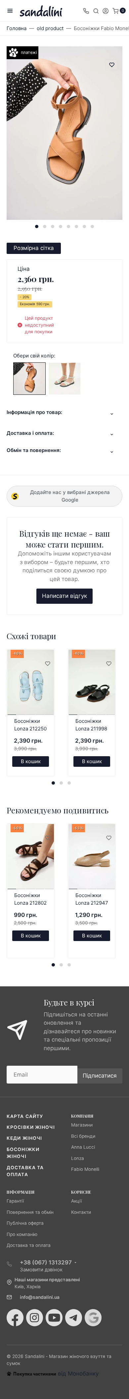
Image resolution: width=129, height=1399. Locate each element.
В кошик (31, 761)
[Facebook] (15, 1317)
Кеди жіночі (24, 1138)
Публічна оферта (25, 1223)
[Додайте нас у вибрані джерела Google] (93, 1317)
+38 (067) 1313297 (46, 1262)
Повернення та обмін (30, 1212)
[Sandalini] (41, 10)
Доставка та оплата (29, 1245)
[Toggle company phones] (86, 10)
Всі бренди (83, 1136)
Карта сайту (25, 1116)
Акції (76, 1201)
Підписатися (100, 1075)
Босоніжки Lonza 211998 (91, 725)
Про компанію (22, 1234)
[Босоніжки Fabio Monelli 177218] (64, 378)
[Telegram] (73, 1317)
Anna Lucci (83, 1147)
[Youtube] (54, 1317)
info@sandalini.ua (40, 1297)
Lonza (77, 1158)
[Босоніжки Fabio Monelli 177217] (29, 378)
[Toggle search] (96, 10)
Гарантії (15, 1201)
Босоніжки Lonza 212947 (91, 899)
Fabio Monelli (85, 1169)
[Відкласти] (47, 664)
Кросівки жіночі (31, 1127)
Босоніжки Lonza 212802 (30, 899)
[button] (37, 226)
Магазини (82, 1125)
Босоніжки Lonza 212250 (30, 725)
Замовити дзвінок (41, 1269)
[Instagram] (34, 1317)
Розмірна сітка (34, 248)
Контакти (81, 1212)
